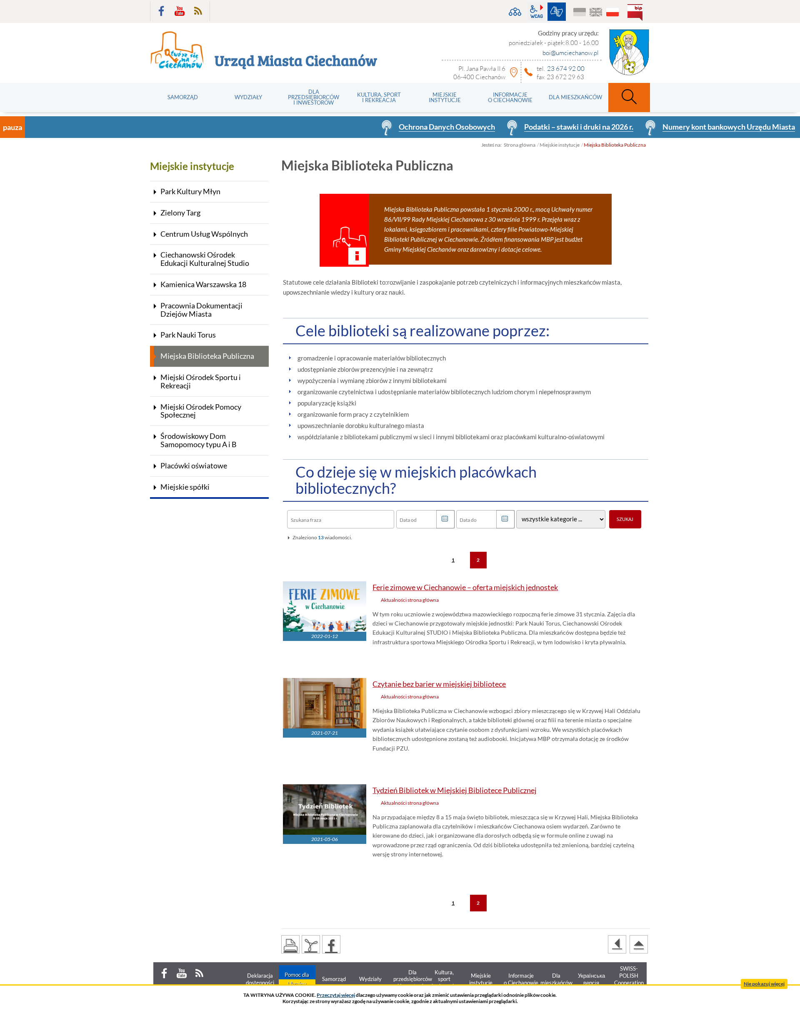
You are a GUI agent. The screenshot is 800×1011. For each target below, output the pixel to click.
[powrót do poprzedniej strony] (617, 944)
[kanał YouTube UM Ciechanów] (179, 11)
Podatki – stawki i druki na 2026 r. (536, 126)
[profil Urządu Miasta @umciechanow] (161, 11)
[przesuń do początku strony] (639, 944)
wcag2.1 (537, 12)
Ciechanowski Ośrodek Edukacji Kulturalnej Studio (204, 259)
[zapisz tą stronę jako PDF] (311, 944)
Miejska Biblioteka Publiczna (207, 355)
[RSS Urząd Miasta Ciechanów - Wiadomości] (197, 11)
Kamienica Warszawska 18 (203, 284)
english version (596, 12)
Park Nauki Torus (188, 334)
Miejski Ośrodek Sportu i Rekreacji (200, 381)
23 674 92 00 (566, 68)
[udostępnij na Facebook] (331, 944)
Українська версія (579, 12)
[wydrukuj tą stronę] (290, 944)
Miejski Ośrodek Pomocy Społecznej (200, 411)
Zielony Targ (180, 212)
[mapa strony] (515, 12)
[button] (445, 519)
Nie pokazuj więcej (764, 984)
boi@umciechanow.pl (570, 52)
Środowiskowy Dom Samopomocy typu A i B (198, 440)
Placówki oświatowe (193, 465)
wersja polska (612, 12)
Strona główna (519, 145)
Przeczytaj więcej (336, 995)
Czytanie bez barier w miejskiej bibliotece (439, 684)
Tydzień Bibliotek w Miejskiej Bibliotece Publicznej (454, 790)
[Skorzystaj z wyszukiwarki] (629, 97)
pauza (12, 127)
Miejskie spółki (185, 486)
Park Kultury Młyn (190, 191)
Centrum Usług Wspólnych (204, 233)
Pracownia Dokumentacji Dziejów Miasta (201, 309)
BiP (637, 13)
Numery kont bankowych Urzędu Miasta (686, 126)
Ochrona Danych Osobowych (405, 126)
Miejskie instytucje (560, 145)
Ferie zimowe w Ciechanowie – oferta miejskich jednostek (465, 587)
